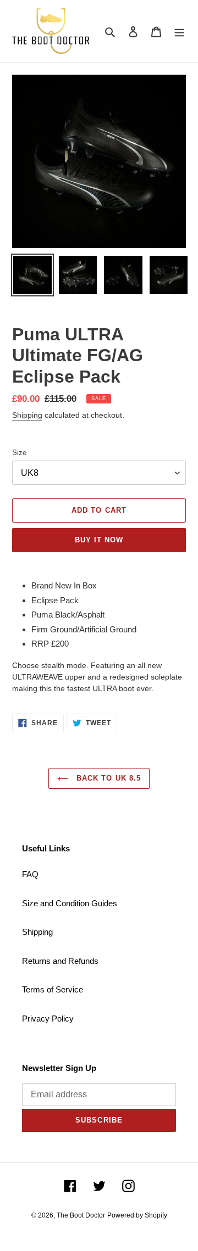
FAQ (30, 874)
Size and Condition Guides (69, 903)
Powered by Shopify (137, 1215)
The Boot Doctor (81, 1215)
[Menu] (179, 31)
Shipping (27, 415)
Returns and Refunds (60, 961)
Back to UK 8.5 (107, 778)
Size (19, 452)
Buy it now (99, 540)
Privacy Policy (48, 1018)
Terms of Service (52, 989)
